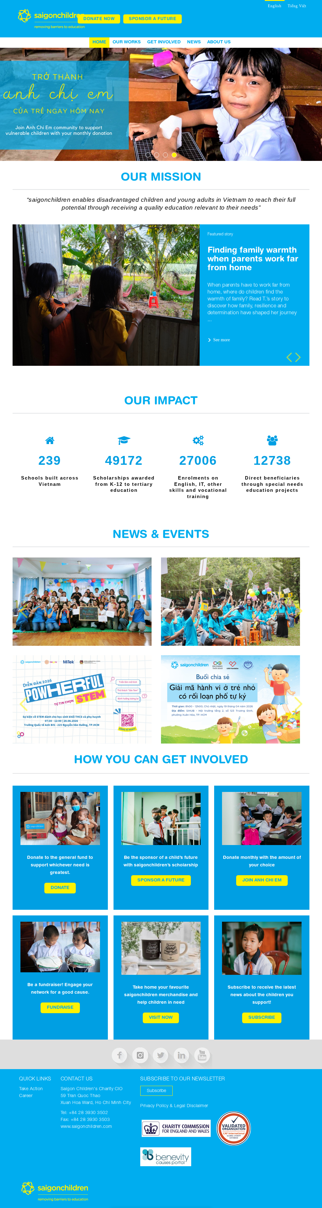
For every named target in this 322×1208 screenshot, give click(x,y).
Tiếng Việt (297, 6)
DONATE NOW (98, 19)
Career (25, 1096)
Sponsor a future (152, 19)
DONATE (60, 888)
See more (218, 340)
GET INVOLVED (164, 42)
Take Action (31, 1089)
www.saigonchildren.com (86, 1127)
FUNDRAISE (60, 1008)
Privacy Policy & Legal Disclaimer (174, 1106)
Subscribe (156, 1091)
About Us (219, 42)
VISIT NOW (161, 1018)
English (274, 6)
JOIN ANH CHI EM (261, 880)
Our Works (127, 42)
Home (99, 42)
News (194, 42)
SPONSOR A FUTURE (161, 880)
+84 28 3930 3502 (88, 1113)
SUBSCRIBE (261, 1018)
